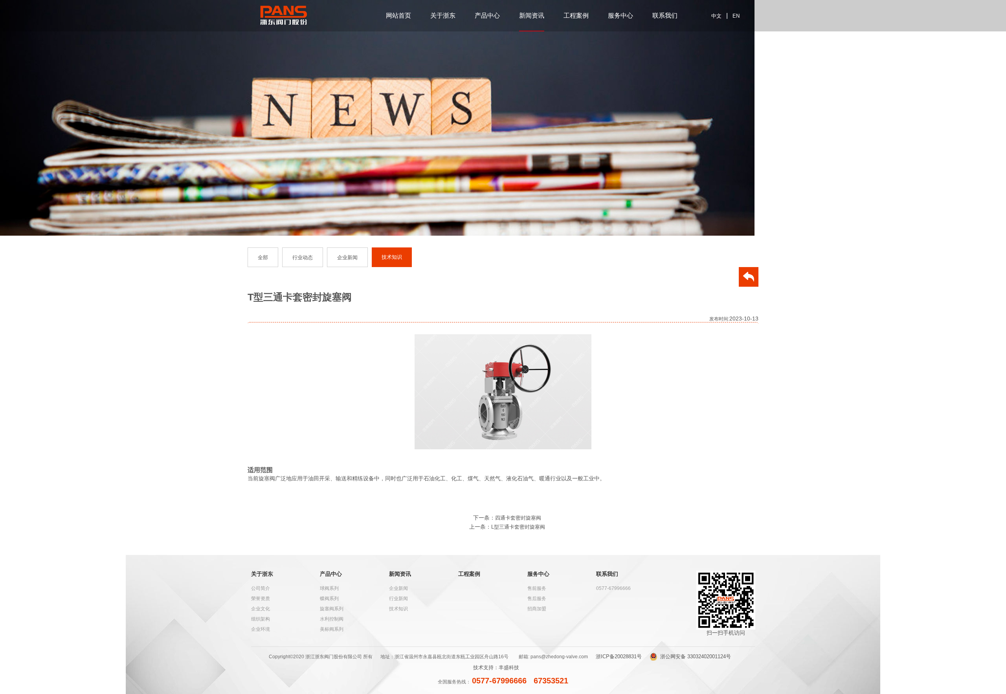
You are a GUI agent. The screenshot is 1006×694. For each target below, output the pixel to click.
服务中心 (620, 15)
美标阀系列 (331, 629)
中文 (716, 16)
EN (736, 16)
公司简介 (260, 588)
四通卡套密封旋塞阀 (518, 518)
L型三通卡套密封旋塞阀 (518, 527)
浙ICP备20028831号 (619, 656)
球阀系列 (329, 588)
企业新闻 (398, 588)
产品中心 (487, 15)
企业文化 (260, 609)
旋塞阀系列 (331, 609)
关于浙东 (442, 15)
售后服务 (536, 598)
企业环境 (260, 629)
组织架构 (260, 619)
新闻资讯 (531, 15)
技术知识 (398, 609)
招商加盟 (536, 609)
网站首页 (398, 15)
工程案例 (576, 15)
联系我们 (664, 15)
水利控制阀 (331, 619)
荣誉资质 (260, 598)
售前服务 (536, 588)
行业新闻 (398, 598)
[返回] (748, 279)
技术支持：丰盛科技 (496, 667)
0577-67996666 (613, 588)
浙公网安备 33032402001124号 (695, 656)
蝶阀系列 (329, 598)
